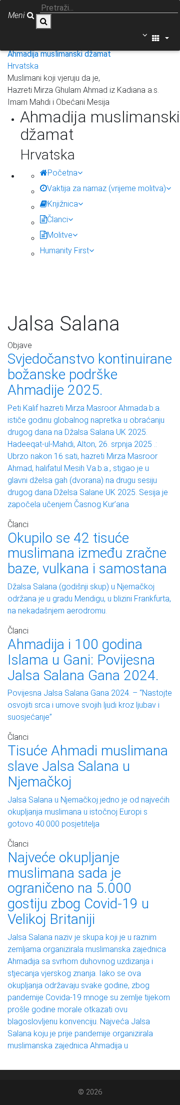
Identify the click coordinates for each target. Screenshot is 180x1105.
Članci (57, 219)
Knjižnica (63, 204)
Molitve (59, 235)
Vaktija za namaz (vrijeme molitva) (106, 188)
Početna (63, 173)
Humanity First (64, 250)
